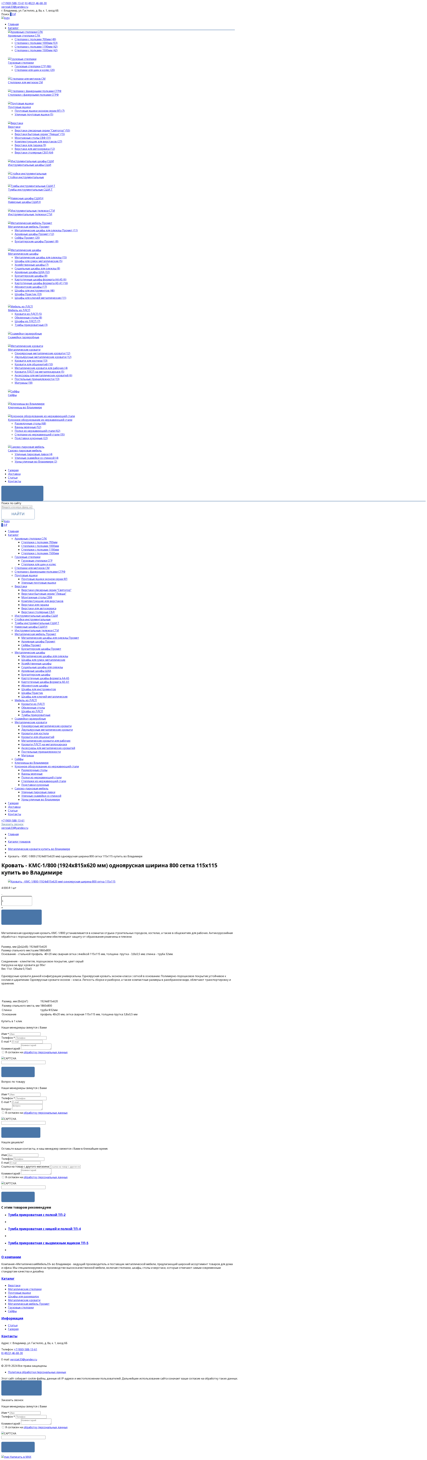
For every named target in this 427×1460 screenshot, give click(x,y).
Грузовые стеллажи (21, 62)
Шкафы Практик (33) (28, 294)
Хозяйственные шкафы (36, 663)
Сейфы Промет (31, 645)
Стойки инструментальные (26, 177)
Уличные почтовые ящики (38, 583)
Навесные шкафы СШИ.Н (24, 202)
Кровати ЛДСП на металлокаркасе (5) (39, 372)
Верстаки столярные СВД (38, 612)
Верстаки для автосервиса (38, 608)
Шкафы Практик (32, 693)
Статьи (13, 477)
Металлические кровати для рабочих (45, 741)
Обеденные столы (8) (28, 317)
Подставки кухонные (35, 785)
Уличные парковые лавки (38, 792)
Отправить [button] (18, 1197)
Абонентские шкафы (34, 685)
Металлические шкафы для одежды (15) (41, 257)
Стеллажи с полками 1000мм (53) (36, 43)
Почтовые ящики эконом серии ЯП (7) (40, 111)
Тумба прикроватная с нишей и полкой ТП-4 (44, 1229)
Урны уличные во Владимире (40, 799)
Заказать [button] (18, 1072)
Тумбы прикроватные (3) (31, 325)
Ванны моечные (32, 774)
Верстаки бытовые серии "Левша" (43, 594)
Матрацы (27, 755)
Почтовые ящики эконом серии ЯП (44, 579)
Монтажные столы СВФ (36, 597)
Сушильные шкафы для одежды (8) (37, 268)
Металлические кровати (24, 349)
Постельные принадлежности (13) (37, 379)
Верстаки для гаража (35, 605)
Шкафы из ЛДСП (32, 711)
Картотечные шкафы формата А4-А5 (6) (40, 279)
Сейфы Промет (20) (27, 238)
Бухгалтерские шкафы (35, 674)
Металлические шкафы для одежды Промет (50, 638)
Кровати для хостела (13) (31, 360)
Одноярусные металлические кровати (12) (42, 353)
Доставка (14, 474)
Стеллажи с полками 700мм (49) (35, 39)
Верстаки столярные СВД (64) (34, 152)
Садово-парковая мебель (25, 450)
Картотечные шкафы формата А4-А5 (45, 678)
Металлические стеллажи (25, 1289)
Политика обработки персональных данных (37, 1372)
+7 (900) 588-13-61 (25, 1349)
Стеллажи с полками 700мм (39, 542)
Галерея (13, 470)
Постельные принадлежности (41, 752)
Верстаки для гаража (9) (30, 145)
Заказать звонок (22, 490)
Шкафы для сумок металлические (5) (38, 261)
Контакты (14, 481)
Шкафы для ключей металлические (44, 696)
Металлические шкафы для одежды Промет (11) (46, 230)
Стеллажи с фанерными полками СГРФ (33, 95)
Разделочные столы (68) (30, 423)
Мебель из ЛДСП (19, 310)
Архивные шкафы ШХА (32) (32, 272)
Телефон (8, 1038)
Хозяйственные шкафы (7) (32, 265)
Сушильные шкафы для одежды (42, 667)
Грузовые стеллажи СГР (37, 560)
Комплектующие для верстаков (42, 601)
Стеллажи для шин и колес (38, 564)
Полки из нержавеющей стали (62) (37, 431)
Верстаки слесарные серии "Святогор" (46, 590)
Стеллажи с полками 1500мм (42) (36, 50)
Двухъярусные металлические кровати (47, 730)
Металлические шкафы (23, 254)
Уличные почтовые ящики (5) (34, 114)
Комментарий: (10, 1048)
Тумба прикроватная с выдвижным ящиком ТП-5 (48, 1243)
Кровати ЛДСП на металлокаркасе (44, 744)
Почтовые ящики (19, 107)
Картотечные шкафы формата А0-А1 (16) (41, 283)
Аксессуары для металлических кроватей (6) (43, 375)
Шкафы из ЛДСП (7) (27, 321)
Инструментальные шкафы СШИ (29, 165)
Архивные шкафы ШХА (36, 671)
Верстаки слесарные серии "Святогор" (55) (42, 130)
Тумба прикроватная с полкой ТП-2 (37, 1215)
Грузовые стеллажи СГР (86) (33, 66)
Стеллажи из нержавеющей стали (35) (40, 434)
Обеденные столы (33, 707)
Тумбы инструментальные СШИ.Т (30, 189)
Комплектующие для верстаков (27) (38, 141)
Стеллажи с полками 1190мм (40, 549)
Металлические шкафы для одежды (44, 656)
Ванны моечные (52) (28, 427)
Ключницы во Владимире (25, 407)
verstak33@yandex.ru (23, 1359)
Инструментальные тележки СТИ (30, 214)
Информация (12, 1318)
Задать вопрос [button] (21, 1132)
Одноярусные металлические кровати (46, 726)
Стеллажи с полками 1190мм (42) (36, 46)
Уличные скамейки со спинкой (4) (36, 458)
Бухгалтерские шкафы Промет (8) (36, 241)
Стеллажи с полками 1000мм (40, 546)
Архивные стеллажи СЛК (24, 35)
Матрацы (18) (24, 383)
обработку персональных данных (46, 1052)
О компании (11, 1257)
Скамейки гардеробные (23, 337)
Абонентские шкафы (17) (31, 287)
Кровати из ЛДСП (33, 704)
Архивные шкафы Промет (38, 641)
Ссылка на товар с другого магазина (25, 1166)
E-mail (6, 1041)
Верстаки (14, 127)
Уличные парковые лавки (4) (33, 454)
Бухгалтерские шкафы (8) (31, 276)
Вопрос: (6, 1109)
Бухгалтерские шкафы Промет (41, 649)
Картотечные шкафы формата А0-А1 (45, 682)
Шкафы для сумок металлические (43, 660)
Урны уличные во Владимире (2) (36, 461)
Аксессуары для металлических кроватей (48, 748)
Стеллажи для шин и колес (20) (35, 70)
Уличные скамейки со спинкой (41, 796)
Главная (13, 24)
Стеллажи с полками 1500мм (40, 553)
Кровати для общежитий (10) (34, 364)
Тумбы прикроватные (35, 715)
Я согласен (21, 1385)
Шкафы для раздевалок (23, 1296)
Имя (5, 1034)
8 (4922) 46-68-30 (12, 1353)
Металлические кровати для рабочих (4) (41, 368)
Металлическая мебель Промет (29, 227)
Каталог (13, 28)
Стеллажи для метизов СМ (25, 82)
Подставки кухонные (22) (31, 438)
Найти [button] (18, 514)
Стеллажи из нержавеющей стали (43, 781)
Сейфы (12, 395)
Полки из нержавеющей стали (41, 777)
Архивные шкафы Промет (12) (34, 234)
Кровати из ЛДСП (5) (28, 314)
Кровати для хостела (35, 733)
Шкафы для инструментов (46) (35, 290)
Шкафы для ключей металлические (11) (40, 298)
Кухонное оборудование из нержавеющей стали (40, 420)
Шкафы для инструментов (38, 689)
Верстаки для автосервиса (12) (35, 149)
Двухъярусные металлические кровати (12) (43, 357)
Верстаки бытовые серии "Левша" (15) (40, 134)
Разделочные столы (34, 770)
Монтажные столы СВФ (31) (33, 138)
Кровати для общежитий (37, 737)
